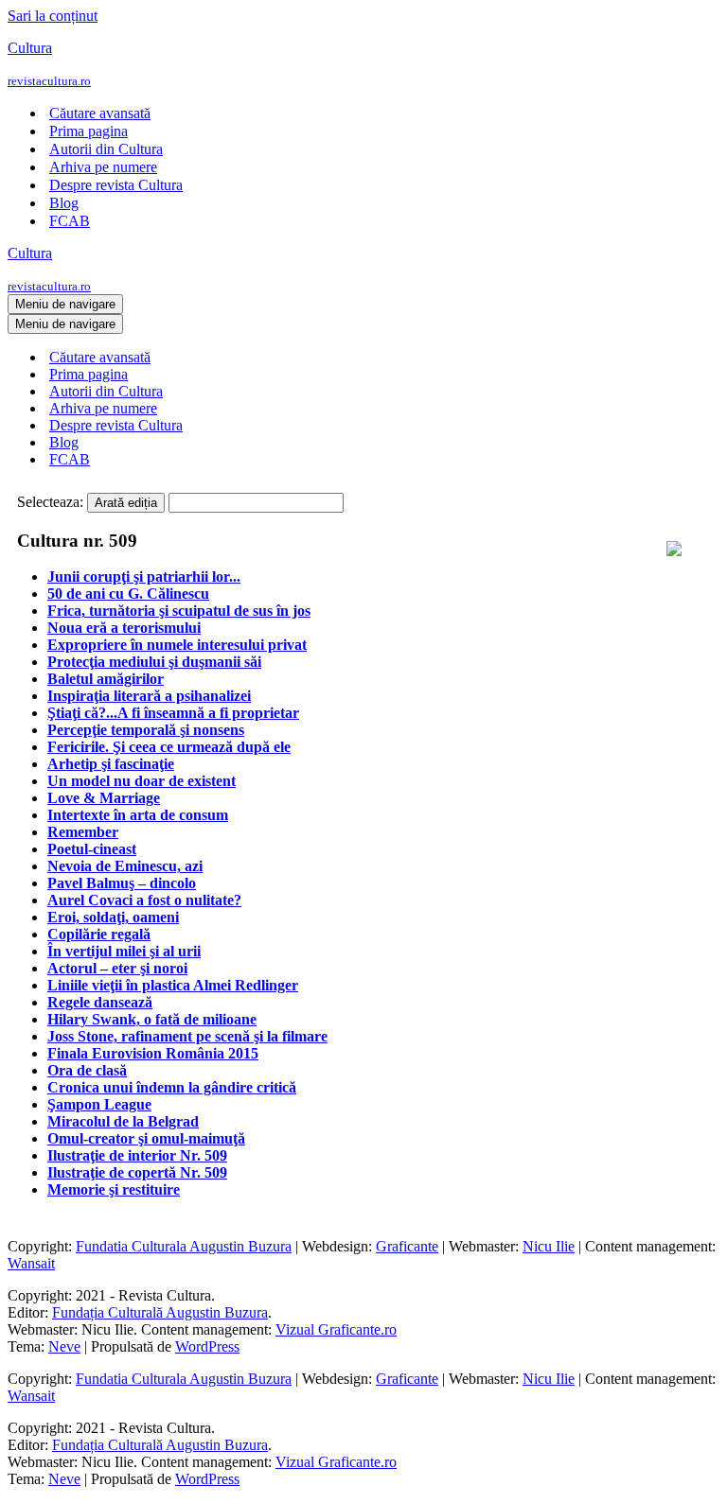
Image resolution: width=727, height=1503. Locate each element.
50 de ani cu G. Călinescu (128, 593)
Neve (64, 1346)
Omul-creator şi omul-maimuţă (146, 1138)
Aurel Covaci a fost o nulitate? (144, 900)
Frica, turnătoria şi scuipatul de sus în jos (178, 611)
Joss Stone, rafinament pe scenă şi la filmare (187, 1036)
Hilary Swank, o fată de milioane (152, 1019)
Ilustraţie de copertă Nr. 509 (137, 1172)
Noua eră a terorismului (124, 628)
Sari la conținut (53, 16)
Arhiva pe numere (103, 167)
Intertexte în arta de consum (137, 815)
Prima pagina (88, 131)
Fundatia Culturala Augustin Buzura (184, 1246)
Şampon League (99, 1104)
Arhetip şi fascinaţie (110, 764)
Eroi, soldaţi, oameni (113, 917)
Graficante (407, 1246)
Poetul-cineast (91, 849)
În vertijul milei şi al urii (124, 951)
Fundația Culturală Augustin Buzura (160, 1312)
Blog (64, 203)
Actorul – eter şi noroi (117, 968)
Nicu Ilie (549, 1246)
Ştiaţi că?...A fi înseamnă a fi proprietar (173, 713)
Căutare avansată (100, 113)
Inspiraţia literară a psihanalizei (149, 696)
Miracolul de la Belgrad (123, 1121)
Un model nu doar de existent (141, 781)
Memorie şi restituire (113, 1189)
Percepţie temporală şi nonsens (145, 730)
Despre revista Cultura (116, 185)
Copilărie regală (99, 934)
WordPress (207, 1346)
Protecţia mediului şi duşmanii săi (154, 662)
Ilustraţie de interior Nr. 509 (137, 1155)
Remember (82, 832)
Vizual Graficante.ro (336, 1329)
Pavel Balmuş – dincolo (121, 883)
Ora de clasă (87, 1070)
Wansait (31, 1263)
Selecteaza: (50, 502)
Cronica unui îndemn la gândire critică (171, 1087)
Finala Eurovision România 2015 (152, 1053)
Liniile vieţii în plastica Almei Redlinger (172, 985)
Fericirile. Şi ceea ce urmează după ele (169, 747)
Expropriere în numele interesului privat (177, 645)
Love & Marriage (103, 798)
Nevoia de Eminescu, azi (125, 866)
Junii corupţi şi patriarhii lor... (143, 576)
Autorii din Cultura (106, 149)
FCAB (69, 221)
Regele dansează (99, 1002)
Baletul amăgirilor (105, 679)
